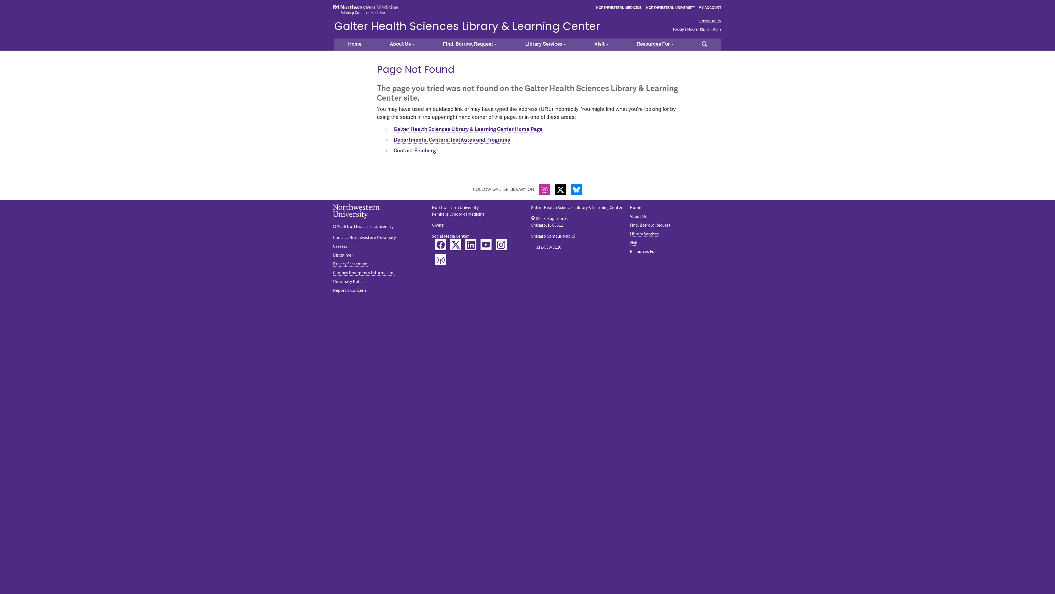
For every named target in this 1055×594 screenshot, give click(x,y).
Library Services (644, 234)
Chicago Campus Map (551, 236)
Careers (340, 246)
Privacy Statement (350, 263)
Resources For (643, 251)
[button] (704, 44)
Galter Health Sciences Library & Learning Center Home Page (468, 129)
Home (355, 44)
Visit (634, 242)
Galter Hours (710, 21)
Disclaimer (343, 255)
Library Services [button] (543, 44)
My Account (710, 8)
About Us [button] (400, 44)
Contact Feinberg (415, 150)
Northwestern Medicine (619, 8)
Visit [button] (600, 44)
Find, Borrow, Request (650, 225)
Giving (438, 225)
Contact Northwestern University (364, 237)
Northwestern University (670, 8)
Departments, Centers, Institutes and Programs (452, 140)
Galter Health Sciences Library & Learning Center (467, 26)
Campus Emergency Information (364, 272)
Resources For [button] (653, 44)
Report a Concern (349, 290)
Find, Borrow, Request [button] (468, 44)
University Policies (350, 281)
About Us (638, 216)
